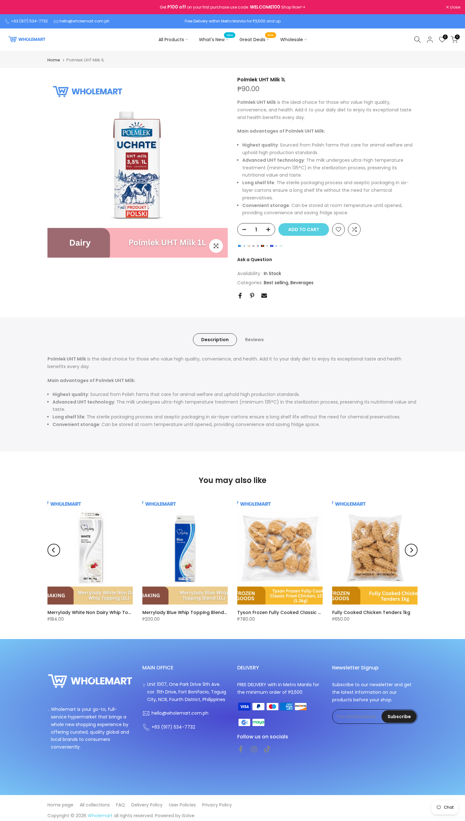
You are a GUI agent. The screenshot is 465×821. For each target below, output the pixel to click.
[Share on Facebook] (240, 295)
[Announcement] (232, 7)
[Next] (411, 550)
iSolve (188, 815)
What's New (216, 39)
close (13, 7)
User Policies (182, 805)
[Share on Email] (264, 295)
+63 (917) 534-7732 (29, 21)
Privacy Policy (217, 805)
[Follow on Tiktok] (267, 749)
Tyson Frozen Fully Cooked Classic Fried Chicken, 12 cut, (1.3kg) (309, 612)
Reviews (254, 339)
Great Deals (256, 39)
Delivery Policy (147, 805)
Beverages (301, 282)
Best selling (276, 282)
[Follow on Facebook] (240, 749)
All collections (95, 805)
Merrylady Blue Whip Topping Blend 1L (185, 612)
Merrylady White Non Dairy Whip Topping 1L (96, 612)
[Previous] (53, 550)
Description (215, 339)
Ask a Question (254, 259)
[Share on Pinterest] (252, 295)
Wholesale (291, 39)
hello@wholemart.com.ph (84, 21)
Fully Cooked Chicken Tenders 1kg (371, 612)
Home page (60, 805)
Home (53, 60)
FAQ (120, 805)
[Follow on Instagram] (254, 749)
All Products (171, 39)
